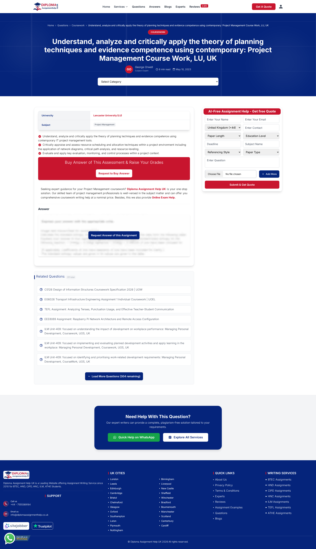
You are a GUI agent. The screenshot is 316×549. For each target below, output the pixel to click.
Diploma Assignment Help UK (146, 189)
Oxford (114, 511)
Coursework (78, 25)
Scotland (166, 516)
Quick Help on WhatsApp (136, 437)
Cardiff (165, 525)
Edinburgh (115, 488)
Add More (271, 174)
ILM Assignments (278, 502)
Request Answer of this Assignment (114, 235)
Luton (113, 520)
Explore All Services (188, 437)
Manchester (167, 511)
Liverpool (166, 483)
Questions (138, 6)
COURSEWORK (158, 32)
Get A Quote (264, 6)
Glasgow (114, 507)
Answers (154, 6)
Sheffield (166, 493)
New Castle (167, 488)
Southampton (117, 516)
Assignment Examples (229, 507)
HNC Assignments (279, 496)
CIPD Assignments (279, 490)
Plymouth (115, 525)
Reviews (194, 6)
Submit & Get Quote (242, 184)
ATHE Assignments (279, 513)
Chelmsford (116, 502)
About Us (221, 479)
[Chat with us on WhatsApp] (17, 540)
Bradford (166, 502)
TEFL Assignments (279, 507)
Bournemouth (168, 507)
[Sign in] (280, 6)
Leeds (113, 483)
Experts (180, 6)
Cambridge (116, 493)
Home (106, 6)
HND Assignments (279, 485)
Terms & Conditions (227, 490)
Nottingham (116, 530)
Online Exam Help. (164, 197)
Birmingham (167, 479)
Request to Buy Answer (114, 173)
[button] (121, 7)
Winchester (167, 497)
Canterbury (167, 520)
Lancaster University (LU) (107, 115)
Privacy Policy (224, 485)
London (114, 479)
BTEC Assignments (279, 479)
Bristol (113, 497)
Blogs (168, 6)
